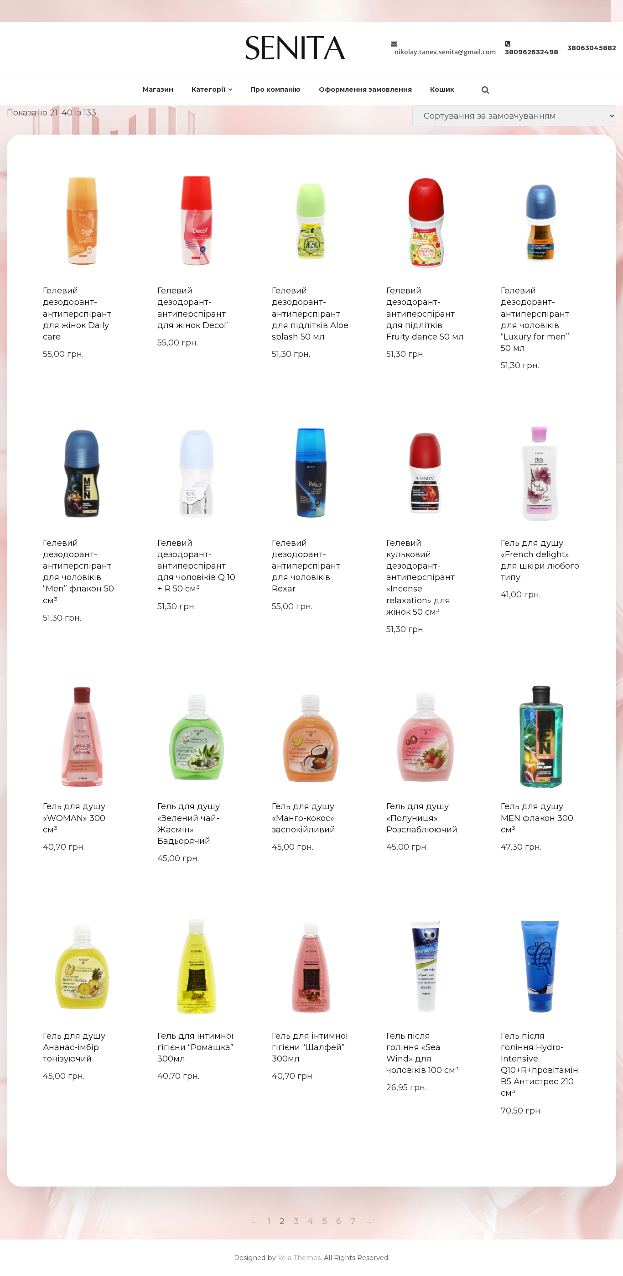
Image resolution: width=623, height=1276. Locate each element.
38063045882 (591, 48)
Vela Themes (299, 1258)
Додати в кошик (82, 378)
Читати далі (540, 871)
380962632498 (531, 48)
